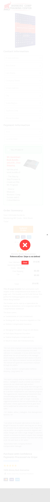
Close (25, 262)
